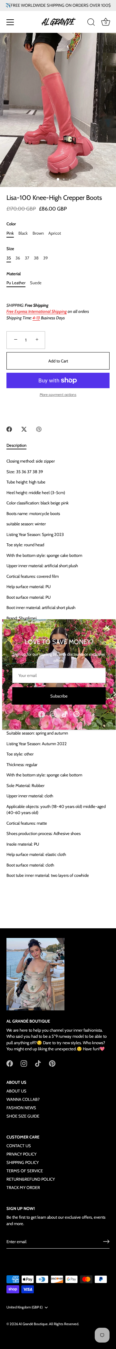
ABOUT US (16, 1090)
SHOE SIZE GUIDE (22, 1116)
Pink (10, 233)
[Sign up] (106, 1241)
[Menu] (10, 22)
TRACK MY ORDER (23, 1187)
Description (16, 445)
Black (23, 233)
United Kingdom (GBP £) (24, 1307)
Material (13, 273)
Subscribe (59, 695)
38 (36, 258)
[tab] (19, 445)
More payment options (58, 394)
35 (8, 258)
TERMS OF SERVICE (24, 1170)
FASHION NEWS (21, 1107)
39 (45, 258)
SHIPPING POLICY (22, 1162)
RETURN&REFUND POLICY (30, 1179)
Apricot (54, 233)
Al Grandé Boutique (33, 1324)
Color (11, 223)
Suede (36, 282)
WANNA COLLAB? (23, 1099)
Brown (38, 233)
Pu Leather (15, 282)
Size (10, 248)
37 (27, 258)
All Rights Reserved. (64, 1324)
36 (17, 258)
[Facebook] (41, 713)
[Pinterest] (76, 713)
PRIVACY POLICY (21, 1154)
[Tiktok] (65, 713)
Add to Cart (58, 360)
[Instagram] (53, 713)
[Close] (107, 628)
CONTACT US (18, 1145)
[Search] (91, 23)
